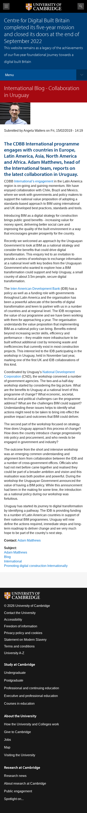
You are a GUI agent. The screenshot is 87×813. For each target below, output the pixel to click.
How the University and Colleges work (31, 724)
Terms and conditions (19, 646)
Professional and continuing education (31, 688)
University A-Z (14, 653)
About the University (20, 716)
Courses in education (19, 703)
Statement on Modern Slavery (25, 639)
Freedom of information (20, 626)
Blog (7, 557)
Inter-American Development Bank (35, 288)
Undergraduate (15, 672)
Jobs (7, 739)
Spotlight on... (14, 799)
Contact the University (20, 613)
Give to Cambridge (17, 732)
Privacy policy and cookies (23, 633)
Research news (15, 775)
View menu (6, 6)
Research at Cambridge (22, 767)
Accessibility (13, 619)
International (13, 561)
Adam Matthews (29, 540)
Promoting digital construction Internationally (36, 565)
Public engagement (18, 791)
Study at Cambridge (19, 664)
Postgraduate (13, 680)
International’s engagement (33, 181)
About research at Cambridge (25, 783)
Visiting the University (19, 755)
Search (80, 6)
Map (7, 747)
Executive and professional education (31, 696)
